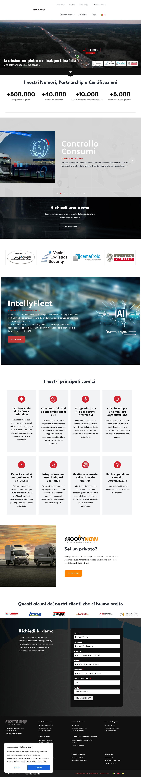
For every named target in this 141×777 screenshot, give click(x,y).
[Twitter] (30, 773)
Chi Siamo (83, 15)
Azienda (78, 651)
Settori (72, 5)
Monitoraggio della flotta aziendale (21, 411)
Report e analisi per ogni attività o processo (21, 477)
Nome (77, 633)
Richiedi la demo (99, 5)
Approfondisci (16, 339)
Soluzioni (83, 5)
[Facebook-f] (27, 773)
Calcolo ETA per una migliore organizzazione (117, 412)
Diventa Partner (67, 15)
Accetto (38, 768)
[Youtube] (38, 773)
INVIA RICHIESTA (83, 698)
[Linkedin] (34, 773)
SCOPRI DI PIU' (73, 573)
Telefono (78, 670)
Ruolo (77, 688)
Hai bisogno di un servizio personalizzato (117, 477)
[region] (28, 758)
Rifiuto (17, 768)
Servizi (60, 5)
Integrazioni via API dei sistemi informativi (85, 412)
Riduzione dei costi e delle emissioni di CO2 (53, 412)
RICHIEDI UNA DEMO (70, 226)
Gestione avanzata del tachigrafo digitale (85, 477)
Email (77, 660)
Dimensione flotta (82, 679)
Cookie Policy (104, 773)
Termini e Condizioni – (82, 773)
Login (94, 15)
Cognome (79, 642)
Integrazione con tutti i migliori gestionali (53, 477)
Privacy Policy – (94, 773)
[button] (57, 193)
